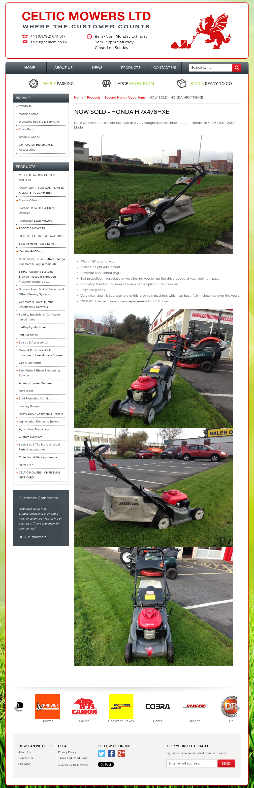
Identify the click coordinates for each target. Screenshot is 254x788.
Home (78, 97)
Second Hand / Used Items (125, 97)
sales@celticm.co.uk (49, 42)
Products (94, 97)
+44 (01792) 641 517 (48, 36)
